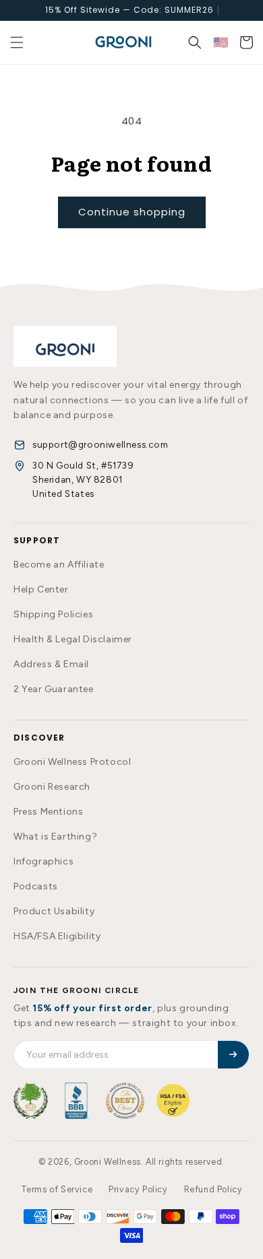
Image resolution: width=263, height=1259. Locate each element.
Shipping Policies (53, 614)
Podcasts (35, 886)
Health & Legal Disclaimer (72, 639)
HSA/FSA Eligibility (56, 936)
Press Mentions (48, 811)
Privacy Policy (138, 1189)
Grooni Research (51, 786)
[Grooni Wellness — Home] (65, 346)
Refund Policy (213, 1189)
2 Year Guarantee (53, 689)
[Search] (195, 42)
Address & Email (51, 664)
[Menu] (17, 42)
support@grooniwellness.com (100, 444)
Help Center (41, 589)
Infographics (43, 861)
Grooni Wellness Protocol (72, 762)
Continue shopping (131, 212)
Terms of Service (57, 1189)
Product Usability (53, 911)
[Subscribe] (233, 1054)
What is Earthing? (55, 836)
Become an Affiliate (58, 564)
